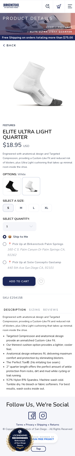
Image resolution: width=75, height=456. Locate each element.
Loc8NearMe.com (35, 440)
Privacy (30, 424)
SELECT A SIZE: (13, 201)
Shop (50, 27)
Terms (19, 424)
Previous (8, 83)
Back (10, 45)
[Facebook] (32, 415)
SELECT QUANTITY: (16, 219)
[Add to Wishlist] (41, 281)
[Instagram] (43, 415)
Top (38, 449)
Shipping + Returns (48, 424)
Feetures (65, 27)
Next (66, 83)
